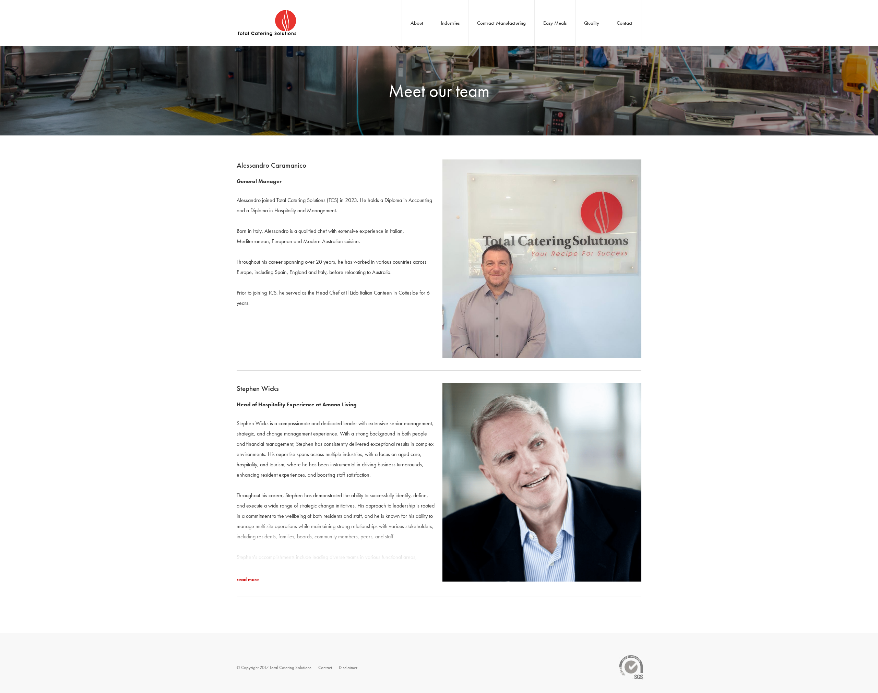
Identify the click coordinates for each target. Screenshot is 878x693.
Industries (450, 23)
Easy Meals (555, 23)
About (417, 23)
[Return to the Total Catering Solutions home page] (267, 41)
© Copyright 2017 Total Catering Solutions (274, 667)
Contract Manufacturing (501, 23)
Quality (591, 23)
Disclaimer (348, 667)
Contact (624, 23)
